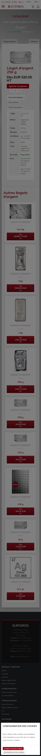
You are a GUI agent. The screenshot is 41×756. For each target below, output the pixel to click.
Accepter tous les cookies (13, 748)
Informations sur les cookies (14, 752)
